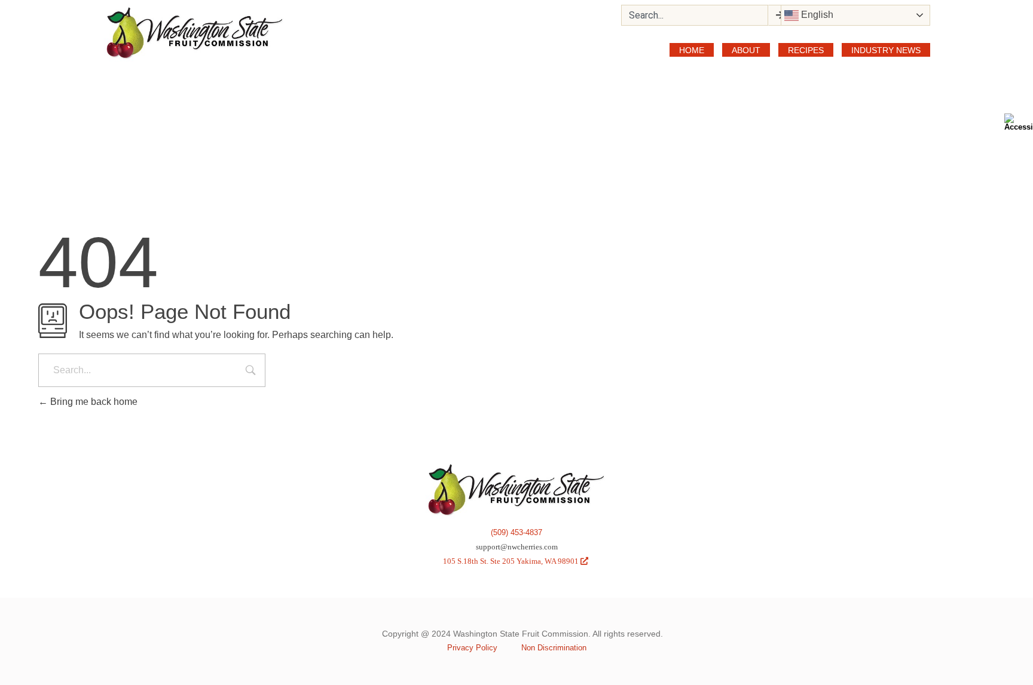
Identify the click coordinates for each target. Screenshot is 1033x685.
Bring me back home (92, 402)
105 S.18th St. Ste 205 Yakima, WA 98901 (515, 561)
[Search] (779, 15)
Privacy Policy (472, 647)
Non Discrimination (553, 647)
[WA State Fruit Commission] (195, 33)
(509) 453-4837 (516, 532)
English (816, 15)
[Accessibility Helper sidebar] (1018, 121)
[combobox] (694, 15)
